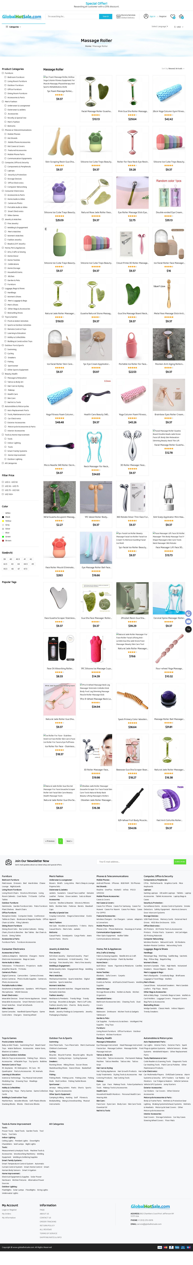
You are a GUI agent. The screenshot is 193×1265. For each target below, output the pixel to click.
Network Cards (166, 942)
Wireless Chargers (104, 919)
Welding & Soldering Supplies (25, 1157)
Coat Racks (22, 896)
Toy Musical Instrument (32, 1078)
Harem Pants (55, 939)
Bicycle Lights (79, 1055)
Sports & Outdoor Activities (19, 325)
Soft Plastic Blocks (38, 1100)
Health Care (12, 394)
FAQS (42, 1210)
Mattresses (7, 883)
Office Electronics (15, 183)
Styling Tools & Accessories (125, 1074)
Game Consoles (8, 1011)
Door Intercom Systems (154, 912)
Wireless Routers (151, 942)
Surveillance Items (152, 906)
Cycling (10, 353)
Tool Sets (13, 1134)
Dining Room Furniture (17, 93)
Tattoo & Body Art (15, 382)
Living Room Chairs (10, 893)
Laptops (11, 170)
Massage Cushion (115, 1048)
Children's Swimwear (58, 1048)
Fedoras (72, 906)
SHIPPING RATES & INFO (51, 1237)
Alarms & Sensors (179, 909)
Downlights (35, 1140)
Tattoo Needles (112, 1061)
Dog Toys (109, 1024)
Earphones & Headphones (13, 988)
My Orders (6, 1213)
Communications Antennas (108, 939)
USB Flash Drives (151, 919)
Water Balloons (14, 1048)
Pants (73, 1087)
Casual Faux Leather (76, 893)
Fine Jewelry (12, 223)
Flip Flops (156, 988)
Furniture (9, 73)
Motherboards (156, 883)
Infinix (126, 889)
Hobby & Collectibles (16, 337)
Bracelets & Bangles (67, 1002)
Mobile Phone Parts (16, 154)
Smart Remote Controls (33, 1002)
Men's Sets (67, 929)
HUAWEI (117, 889)
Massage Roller (130, 1048)
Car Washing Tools (152, 1064)
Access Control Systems (171, 906)
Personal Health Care (131, 1094)
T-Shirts (83, 925)
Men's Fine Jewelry (83, 962)
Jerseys (52, 1087)
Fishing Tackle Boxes (77, 1081)
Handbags (11, 292)
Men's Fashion (11, 101)
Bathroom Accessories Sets (108, 1002)
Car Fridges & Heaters (162, 1081)
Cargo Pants (79, 935)
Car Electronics (14, 418)
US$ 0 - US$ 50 (11, 482)
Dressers (17, 883)
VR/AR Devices (21, 992)
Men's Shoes (12, 304)
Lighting (147, 1104)
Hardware (6, 1180)
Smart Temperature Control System (17, 1163)
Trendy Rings (75, 998)
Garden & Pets (13, 280)
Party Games (26, 1091)
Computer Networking (17, 187)
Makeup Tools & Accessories (115, 1087)
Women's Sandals (151, 965)
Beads (52, 1011)
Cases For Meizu (128, 909)
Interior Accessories (16, 430)
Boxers (52, 883)
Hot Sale (53, 925)
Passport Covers (179, 998)
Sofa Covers (111, 975)
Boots (170, 969)
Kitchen (10, 276)
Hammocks (7, 906)
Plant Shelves (8, 909)
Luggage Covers (164, 998)
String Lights (42, 1190)
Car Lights (148, 1045)
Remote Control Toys (16, 329)
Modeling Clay (8, 1081)
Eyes (98, 1084)
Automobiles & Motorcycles (17, 406)
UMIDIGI (100, 893)
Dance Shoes (74, 1068)
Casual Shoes (149, 985)
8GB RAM (125, 883)
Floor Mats (170, 1120)
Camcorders (22, 975)
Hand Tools (20, 1131)
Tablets (180, 893)
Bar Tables (29, 932)
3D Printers (149, 929)
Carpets (121, 975)
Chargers (33, 956)
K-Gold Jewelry (76, 959)
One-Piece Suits (56, 1045)
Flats (163, 965)
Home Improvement (16, 455)
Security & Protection (17, 174)
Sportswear (12, 365)
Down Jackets (72, 896)
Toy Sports (33, 1061)
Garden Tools (32, 1131)
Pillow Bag (153, 959)
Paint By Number (126, 959)
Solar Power (36, 1176)
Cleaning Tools (128, 1002)
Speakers (30, 988)
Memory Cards (166, 919)
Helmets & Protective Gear (175, 1100)
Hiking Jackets (63, 1087)
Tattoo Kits (101, 1058)
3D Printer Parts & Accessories (168, 929)
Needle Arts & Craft (127, 956)
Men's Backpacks (151, 975)
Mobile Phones (13, 134)
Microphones (7, 992)
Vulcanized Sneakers (165, 985)
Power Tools (7, 1131)
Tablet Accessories (164, 896)
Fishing (10, 361)
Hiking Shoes (69, 1064)
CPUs (146, 883)
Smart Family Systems (17, 451)
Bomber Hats (61, 906)
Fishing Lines (80, 1078)
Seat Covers (149, 1117)
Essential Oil (101, 1107)
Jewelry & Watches (13, 219)
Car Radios (180, 1078)
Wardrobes (33, 883)
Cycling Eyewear (80, 1058)
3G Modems (180, 942)
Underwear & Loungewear (18, 105)
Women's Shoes (14, 296)
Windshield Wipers (160, 1051)
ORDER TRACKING (48, 1221)
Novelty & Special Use (16, 118)
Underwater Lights (10, 1193)
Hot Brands (12, 138)
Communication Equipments (19, 158)
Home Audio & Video (16, 199)
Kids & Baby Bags (151, 995)
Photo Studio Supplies (26, 979)
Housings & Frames (133, 929)
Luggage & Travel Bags (153, 979)
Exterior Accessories (16, 422)
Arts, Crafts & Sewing (16, 252)
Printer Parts (158, 932)
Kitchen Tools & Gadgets (128, 1011)
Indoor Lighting (14, 443)
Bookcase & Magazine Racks (29, 919)
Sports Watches (65, 982)
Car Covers (160, 1091)
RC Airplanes (7, 1068)
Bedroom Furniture (15, 77)
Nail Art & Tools (14, 402)
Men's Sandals (182, 985)
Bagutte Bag (165, 959)
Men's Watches (14, 231)
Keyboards (148, 886)
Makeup (11, 390)
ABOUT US (44, 1213)
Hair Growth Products (127, 1071)
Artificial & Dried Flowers (123, 982)
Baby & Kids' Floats (10, 1045)
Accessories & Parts (16, 97)
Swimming (11, 349)
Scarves (52, 903)
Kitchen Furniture (113, 1034)
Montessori (7, 1084)
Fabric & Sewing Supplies (107, 956)
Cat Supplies (101, 1021)
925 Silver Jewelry (57, 956)
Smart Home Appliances (29, 998)
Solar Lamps (18, 1190)
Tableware (101, 1015)
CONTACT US (45, 1217)
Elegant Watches (82, 988)
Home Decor (13, 256)
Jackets (52, 893)
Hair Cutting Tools (121, 1078)
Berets (81, 906)
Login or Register (9, 1210)
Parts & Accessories (22, 1071)
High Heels (171, 965)
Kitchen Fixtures (19, 1180)
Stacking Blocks (8, 1104)
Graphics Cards (170, 883)
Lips (104, 1084)
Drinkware (111, 1011)
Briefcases (180, 975)
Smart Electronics (15, 211)
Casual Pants (55, 935)
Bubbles (43, 1061)
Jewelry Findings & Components (70, 1011)
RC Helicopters (21, 1068)
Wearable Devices (9, 998)
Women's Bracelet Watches (61, 988)
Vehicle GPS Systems (153, 1084)
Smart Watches (8, 1005)
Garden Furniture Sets (22, 906)
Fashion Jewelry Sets (58, 1005)
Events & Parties (103, 982)
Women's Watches (15, 235)
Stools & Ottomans (28, 893)
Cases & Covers (103, 899)
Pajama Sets (54, 886)
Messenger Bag (150, 956)
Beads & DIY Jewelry (16, 244)
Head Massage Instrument (131, 1045)
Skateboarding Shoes (58, 1068)
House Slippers (159, 969)
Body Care (121, 1104)
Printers (147, 932)
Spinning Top (7, 1091)
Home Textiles (13, 260)
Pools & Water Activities (17, 321)
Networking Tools (174, 945)
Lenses (130, 919)
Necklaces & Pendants (58, 998)
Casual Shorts (55, 929)
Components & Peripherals (19, 166)
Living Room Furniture (17, 81)
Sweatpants (67, 935)
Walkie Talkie (122, 935)
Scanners (170, 932)
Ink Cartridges (181, 932)
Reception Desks (9, 916)
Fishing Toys (32, 1058)
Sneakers (11, 357)
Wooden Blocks (21, 1100)
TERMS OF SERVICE (48, 1233)
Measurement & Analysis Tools (15, 1150)
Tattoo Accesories (116, 1058)
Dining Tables (15, 935)
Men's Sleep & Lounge (85, 883)
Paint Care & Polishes (170, 1064)
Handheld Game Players (27, 1011)
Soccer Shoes (82, 1064)
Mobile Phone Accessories (18, 142)
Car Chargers (119, 919)
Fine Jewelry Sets (65, 962)
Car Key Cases (179, 1117)
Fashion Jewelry (14, 239)
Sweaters (61, 893)
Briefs (59, 883)
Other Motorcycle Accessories (163, 1109)
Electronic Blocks (32, 1104)
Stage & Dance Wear (76, 916)
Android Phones (103, 883)
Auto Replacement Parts (18, 410)
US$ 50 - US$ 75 (12, 486)
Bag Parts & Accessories (154, 1002)
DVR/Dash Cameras (174, 1074)
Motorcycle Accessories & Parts (21, 426)
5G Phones (135, 883)
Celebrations (13, 264)
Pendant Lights (21, 1140)
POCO (133, 889)
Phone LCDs (101, 929)
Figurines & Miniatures (124, 965)
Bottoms (11, 126)
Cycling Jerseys (64, 1058)
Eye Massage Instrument (107, 1045)
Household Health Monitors (108, 1094)
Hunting (69, 1097)
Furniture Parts (8, 942)
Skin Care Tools (134, 1104)
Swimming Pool (27, 1045)
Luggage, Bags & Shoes (15, 288)
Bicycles (52, 1055)
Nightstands (15, 886)
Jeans (89, 935)
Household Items (14, 272)
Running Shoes (55, 1064)
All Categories (11, 463)
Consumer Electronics (14, 191)
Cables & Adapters (10, 956)
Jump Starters (170, 1084)
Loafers (147, 988)
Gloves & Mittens (82, 903)
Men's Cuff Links (84, 1002)
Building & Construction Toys (19, 341)
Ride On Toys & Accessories (14, 1058)
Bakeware (100, 1011)
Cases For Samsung (122, 906)
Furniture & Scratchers (118, 1021)
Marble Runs (7, 1100)
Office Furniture (14, 89)
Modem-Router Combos (154, 945)
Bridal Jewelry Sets (57, 969)
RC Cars (32, 1068)
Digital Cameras (9, 975)
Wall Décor (101, 965)
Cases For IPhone (104, 906)
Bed (25, 883)
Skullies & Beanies (65, 903)
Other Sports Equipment (17, 369)
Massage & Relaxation (17, 378)
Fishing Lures (68, 1078)
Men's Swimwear (87, 1045)
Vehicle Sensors (173, 1048)
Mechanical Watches (58, 979)
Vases (110, 965)
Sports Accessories (63, 1091)
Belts (51, 906)
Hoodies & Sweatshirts (68, 925)
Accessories (12, 113)
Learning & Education (16, 333)
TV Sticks (22, 969)
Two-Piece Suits (72, 1045)
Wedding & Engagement (17, 227)
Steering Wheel (29, 1015)
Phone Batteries (116, 929)
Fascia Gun (101, 1048)
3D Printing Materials (153, 935)
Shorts (65, 939)
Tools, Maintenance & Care (18, 414)
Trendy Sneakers (151, 1011)
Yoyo (16, 1091)
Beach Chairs (21, 909)
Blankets (100, 975)
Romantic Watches (57, 992)
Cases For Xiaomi (112, 909)
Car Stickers (149, 1091)
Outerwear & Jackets (16, 109)
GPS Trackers (168, 1078)
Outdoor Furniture (15, 85)
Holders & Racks (124, 992)
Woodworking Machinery (24, 1154)
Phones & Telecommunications (18, 130)
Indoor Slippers (177, 1008)
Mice (181, 883)
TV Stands (32, 896)
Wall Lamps (19, 1144)
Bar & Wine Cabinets (27, 929)
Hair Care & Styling (15, 386)
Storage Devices (14, 178)
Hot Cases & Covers (16, 146)
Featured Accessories (17, 150)
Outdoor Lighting (14, 459)
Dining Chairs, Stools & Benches (22, 930)
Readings (33, 1081)
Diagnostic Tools (180, 1061)
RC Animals (38, 1071)
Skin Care (11, 398)
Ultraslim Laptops (167, 893)
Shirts (90, 925)
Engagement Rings (75, 969)
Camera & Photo (14, 203)
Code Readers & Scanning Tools (157, 1061)
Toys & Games (11, 317)
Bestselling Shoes (15, 313)
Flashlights (6, 1190)
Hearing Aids (101, 1097)
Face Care (100, 1104)
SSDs (173, 922)
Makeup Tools (119, 1084)
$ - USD (177, 27)
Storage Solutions (163, 1117)
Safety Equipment (162, 909)
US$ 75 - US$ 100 (12, 490)
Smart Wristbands (24, 1005)
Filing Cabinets (22, 922)
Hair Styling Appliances (106, 1071)
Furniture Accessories (26, 942)
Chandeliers (7, 1144)
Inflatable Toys (20, 1061)
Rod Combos (61, 1081)
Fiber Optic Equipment (106, 935)
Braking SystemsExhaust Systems (167, 1104)
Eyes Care (111, 1104)
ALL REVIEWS (46, 1229)
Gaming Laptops (151, 893)
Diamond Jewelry (74, 956)
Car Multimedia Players (154, 1074)
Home (88, 46)
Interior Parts (160, 1045)
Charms (72, 1005)
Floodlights (30, 1190)
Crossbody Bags (167, 975)
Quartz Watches (75, 979)
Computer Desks (25, 916)
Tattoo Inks (125, 1061)
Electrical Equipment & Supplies (15, 1176)
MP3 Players (40, 988)
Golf (76, 1097)
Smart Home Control (33, 1167)
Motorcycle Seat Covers (165, 1107)
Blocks (20, 1104)
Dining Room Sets (9, 929)
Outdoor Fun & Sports (14, 345)
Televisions (7, 965)
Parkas (61, 896)
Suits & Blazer (85, 896)
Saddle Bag (173, 956)
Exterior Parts (174, 1045)
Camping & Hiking (56, 1097)
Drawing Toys (22, 1081)
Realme (99, 889)
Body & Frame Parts (152, 1100)
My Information (9, 1217)
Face (110, 1084)
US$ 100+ (9, 494)
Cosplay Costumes (57, 916)
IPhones (115, 883)
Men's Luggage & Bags (17, 300)
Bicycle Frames (64, 1055)
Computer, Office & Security (17, 162)
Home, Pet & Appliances (15, 248)
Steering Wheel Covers (153, 1120)
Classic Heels (164, 1008)
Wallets (168, 979)
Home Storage (13, 268)
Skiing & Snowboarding (72, 1100)
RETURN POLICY (47, 1225)
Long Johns (69, 883)
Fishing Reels (55, 1078)
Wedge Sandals (150, 1008)
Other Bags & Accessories (18, 309)
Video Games (13, 215)
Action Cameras (9, 979)
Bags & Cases (29, 959)
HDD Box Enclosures (160, 922)
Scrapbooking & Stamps (106, 959)
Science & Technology (11, 1078)
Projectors (31, 965)
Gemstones (63, 959)
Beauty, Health (11, 374)
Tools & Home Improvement (17, 434)
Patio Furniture (40, 906)
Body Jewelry (83, 1005)
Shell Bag (163, 956)
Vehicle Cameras (181, 1081)
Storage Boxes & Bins (105, 992)
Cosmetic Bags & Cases (170, 995)
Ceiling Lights (7, 1140)
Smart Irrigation (29, 1170)
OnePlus (108, 889)
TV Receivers (19, 965)
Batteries (23, 956)
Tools (9, 439)
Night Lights (30, 1144)
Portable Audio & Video (17, 207)
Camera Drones (36, 975)
